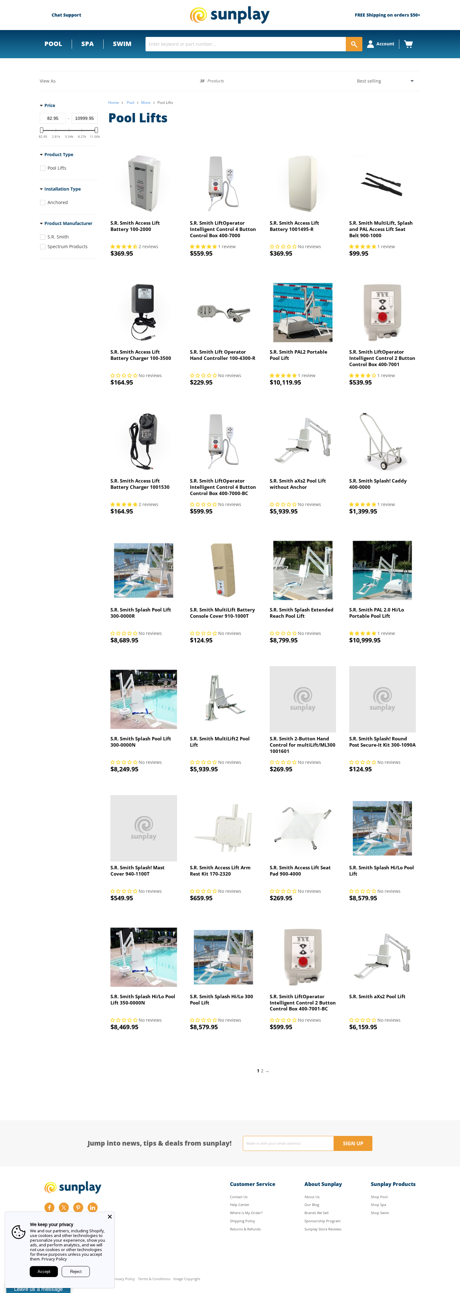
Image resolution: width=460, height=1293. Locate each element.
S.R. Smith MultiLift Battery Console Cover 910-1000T (222, 612)
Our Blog (311, 1204)
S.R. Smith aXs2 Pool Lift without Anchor (298, 484)
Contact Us (239, 1196)
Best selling (369, 81)
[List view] (69, 81)
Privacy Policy (123, 1279)
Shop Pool (379, 1196)
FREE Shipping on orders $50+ (387, 15)
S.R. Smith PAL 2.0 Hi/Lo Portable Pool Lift (376, 612)
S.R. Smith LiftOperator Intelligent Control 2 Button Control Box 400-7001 (382, 358)
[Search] (354, 44)
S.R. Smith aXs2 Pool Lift (377, 996)
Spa (87, 43)
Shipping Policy (242, 1221)
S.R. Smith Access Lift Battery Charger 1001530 (140, 484)
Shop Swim (380, 1212)
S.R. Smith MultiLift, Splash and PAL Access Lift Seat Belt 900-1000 (381, 229)
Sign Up (353, 1143)
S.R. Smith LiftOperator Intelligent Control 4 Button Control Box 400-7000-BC (223, 487)
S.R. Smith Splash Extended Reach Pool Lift (302, 612)
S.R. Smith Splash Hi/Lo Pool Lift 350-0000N (142, 999)
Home (113, 102)
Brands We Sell (316, 1212)
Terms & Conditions (154, 1279)
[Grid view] (60, 81)
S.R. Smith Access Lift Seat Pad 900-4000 (300, 870)
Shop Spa (378, 1204)
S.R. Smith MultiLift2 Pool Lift (220, 741)
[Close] (110, 1217)
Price (49, 105)
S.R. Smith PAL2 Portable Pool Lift (298, 355)
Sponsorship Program (322, 1221)
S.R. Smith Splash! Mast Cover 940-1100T (137, 870)
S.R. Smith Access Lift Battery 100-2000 (135, 226)
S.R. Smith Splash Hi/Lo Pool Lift (381, 870)
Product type (58, 154)
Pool (53, 43)
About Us (311, 1196)
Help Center (239, 1204)
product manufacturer (68, 223)
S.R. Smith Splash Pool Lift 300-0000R (140, 612)
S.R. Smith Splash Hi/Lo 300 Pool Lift (221, 999)
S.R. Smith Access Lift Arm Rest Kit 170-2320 (220, 870)
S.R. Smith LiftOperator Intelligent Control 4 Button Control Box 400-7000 (223, 229)
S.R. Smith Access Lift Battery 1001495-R (294, 226)
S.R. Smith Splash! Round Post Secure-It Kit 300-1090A (382, 741)
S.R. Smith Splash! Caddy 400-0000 (378, 484)
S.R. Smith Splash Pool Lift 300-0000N (140, 741)
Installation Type (62, 189)
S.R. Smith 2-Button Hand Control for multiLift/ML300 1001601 (302, 744)
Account (385, 44)
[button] (124, 246)
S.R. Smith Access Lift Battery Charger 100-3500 (140, 355)
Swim (122, 43)
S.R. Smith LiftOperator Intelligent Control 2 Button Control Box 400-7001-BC (303, 1002)
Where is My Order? (246, 1212)
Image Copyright (186, 1279)
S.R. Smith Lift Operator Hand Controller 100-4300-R (222, 355)
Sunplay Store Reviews (322, 1229)
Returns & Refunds (245, 1229)
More (146, 102)
